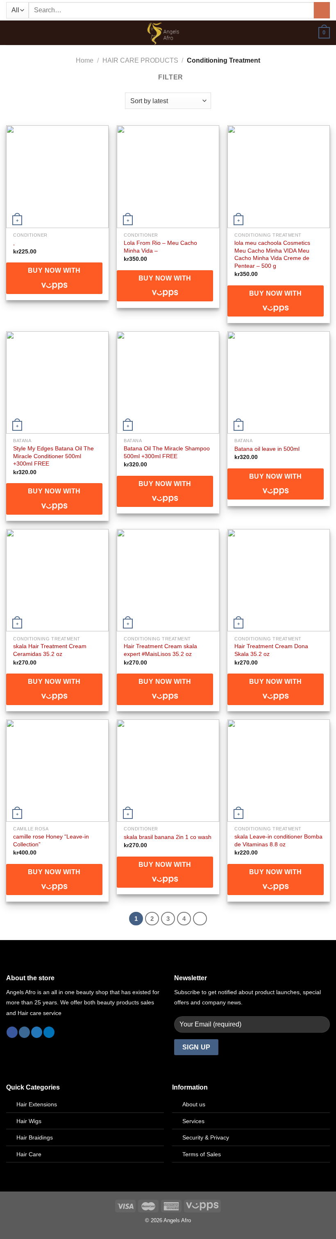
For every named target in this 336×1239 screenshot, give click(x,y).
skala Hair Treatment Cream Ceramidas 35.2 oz (49, 650)
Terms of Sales (201, 1154)
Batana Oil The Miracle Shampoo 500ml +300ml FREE (167, 452)
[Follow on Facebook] (12, 1032)
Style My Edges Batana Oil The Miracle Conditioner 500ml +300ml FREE (53, 456)
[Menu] (11, 33)
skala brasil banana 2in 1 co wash (167, 837)
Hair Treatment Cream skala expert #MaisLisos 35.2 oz (160, 650)
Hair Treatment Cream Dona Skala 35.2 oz (271, 650)
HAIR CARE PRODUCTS (140, 60)
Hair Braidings (34, 1137)
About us (193, 1104)
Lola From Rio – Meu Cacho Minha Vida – (160, 247)
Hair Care (28, 1154)
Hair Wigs (28, 1121)
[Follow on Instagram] (24, 1032)
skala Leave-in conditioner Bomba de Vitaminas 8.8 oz (278, 840)
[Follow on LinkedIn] (48, 1032)
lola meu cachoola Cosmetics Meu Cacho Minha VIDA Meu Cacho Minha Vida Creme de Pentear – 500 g (272, 254)
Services (193, 1121)
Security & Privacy (205, 1137)
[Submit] (322, 10)
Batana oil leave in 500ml (267, 448)
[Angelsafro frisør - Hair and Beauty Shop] (168, 32)
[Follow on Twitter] (36, 1032)
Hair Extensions (36, 1104)
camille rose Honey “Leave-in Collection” (51, 840)
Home (84, 60)
